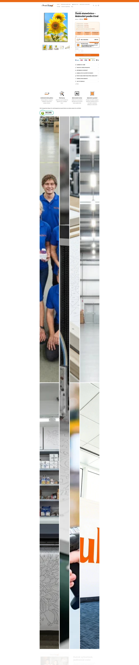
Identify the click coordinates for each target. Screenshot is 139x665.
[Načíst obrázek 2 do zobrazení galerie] (50, 47)
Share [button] (77, 83)
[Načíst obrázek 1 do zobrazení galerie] (44, 47)
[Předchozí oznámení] (40, 1)
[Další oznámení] (99, 1)
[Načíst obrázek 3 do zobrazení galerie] (56, 47)
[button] (66, 4)
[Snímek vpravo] (71, 47)
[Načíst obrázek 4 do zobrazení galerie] (61, 47)
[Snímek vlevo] (41, 47)
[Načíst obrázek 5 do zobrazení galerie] (67, 47)
